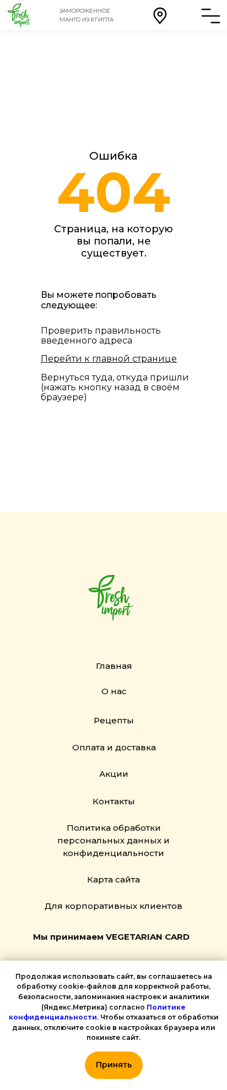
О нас (114, 691)
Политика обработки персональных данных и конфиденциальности (113, 840)
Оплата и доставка (114, 747)
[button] (160, 15)
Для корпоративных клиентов (113, 906)
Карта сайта (113, 879)
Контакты (114, 801)
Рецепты (114, 720)
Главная (114, 666)
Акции (113, 774)
